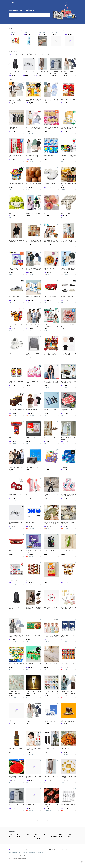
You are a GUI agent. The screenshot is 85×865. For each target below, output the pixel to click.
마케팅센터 (61, 849)
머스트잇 (27, 834)
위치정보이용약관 (42, 849)
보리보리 (61, 836)
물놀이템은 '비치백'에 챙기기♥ (22, 10)
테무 (52, 834)
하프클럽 (15, 54)
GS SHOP (47, 54)
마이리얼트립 (70, 834)
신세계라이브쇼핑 (37, 838)
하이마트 (44, 834)
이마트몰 (21, 54)
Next (76, 39)
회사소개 (19, 849)
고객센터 (25, 849)
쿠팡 (31, 54)
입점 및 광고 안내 (69, 849)
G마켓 (27, 54)
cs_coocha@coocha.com (35, 857)
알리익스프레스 (54, 836)
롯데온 (36, 54)
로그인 (66, 3)
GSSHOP (36, 834)
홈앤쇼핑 (35, 836)
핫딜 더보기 (42, 822)
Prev (9, 39)
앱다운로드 (13, 849)
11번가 (52, 54)
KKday (69, 836)
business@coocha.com (49, 857)
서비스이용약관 (33, 849)
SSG (10, 54)
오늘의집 (41, 54)
